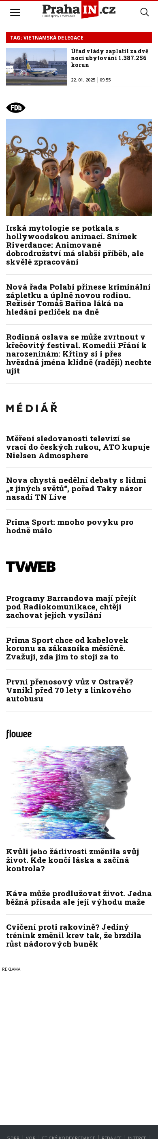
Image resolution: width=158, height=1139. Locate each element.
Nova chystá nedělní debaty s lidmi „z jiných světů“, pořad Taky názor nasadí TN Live (76, 488)
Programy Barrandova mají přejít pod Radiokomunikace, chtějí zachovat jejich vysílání (71, 606)
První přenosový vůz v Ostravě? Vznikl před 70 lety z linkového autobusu (69, 689)
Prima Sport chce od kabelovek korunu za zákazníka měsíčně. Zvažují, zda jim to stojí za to (67, 648)
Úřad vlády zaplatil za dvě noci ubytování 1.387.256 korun (109, 58)
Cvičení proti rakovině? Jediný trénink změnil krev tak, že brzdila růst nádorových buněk (73, 935)
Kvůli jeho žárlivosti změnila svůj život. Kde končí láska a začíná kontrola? (72, 859)
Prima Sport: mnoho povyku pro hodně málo (70, 526)
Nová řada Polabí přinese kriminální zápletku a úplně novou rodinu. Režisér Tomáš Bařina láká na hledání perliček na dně (78, 299)
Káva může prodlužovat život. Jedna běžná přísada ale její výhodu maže (79, 897)
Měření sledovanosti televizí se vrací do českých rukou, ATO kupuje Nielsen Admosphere (78, 446)
